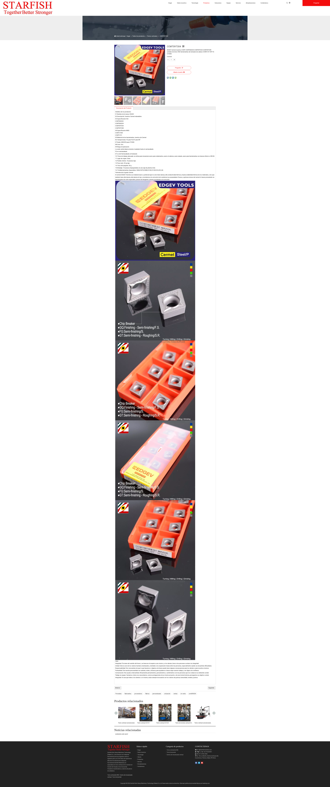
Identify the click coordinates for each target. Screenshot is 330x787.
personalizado (156, 693)
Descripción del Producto (123, 108)
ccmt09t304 (192, 693)
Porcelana (118, 693)
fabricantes (128, 693)
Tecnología (140, 754)
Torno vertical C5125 (162, 723)
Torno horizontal (116, 777)
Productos (140, 759)
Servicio (140, 761)
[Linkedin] (199, 763)
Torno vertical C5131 (143, 723)
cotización (167, 693)
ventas (175, 693)
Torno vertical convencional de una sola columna (203, 723)
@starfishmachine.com (205, 749)
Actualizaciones (142, 764)
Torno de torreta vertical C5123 (184, 723)
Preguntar (178, 68)
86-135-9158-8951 (207, 751)
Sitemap (182, 783)
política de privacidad (191, 783)
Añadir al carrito (178, 72)
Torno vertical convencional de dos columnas (127, 723)
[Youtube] (202, 763)
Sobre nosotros (142, 752)
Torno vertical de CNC (113, 775)
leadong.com (206, 783)
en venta (183, 693)
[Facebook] (196, 763)
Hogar (139, 750)
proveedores (138, 693)
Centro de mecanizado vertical (175, 754)
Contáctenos (141, 766)
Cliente (139, 757)
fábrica (147, 693)
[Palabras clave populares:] (287, 2)
